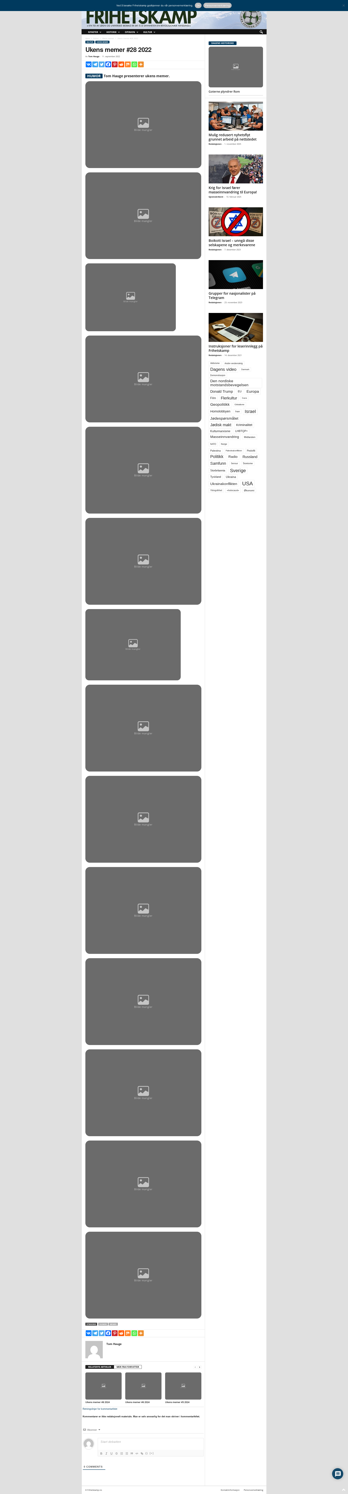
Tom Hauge (94, 56)
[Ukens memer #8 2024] (103, 1386)
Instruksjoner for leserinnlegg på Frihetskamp (236, 348)
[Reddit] (121, 64)
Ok (198, 5)
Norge (224, 444)
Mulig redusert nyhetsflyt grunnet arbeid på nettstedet (232, 137)
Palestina (215, 450)
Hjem (87, 38)
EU (240, 391)
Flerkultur (229, 398)
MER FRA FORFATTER (128, 1366)
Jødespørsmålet (224, 418)
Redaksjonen (215, 144)
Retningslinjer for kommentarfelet (100, 1409)
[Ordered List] (121, 1453)
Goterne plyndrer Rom (224, 92)
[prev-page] (195, 1367)
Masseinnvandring (224, 437)
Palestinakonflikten (234, 451)
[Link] (141, 1453)
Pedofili (251, 450)
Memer (113, 1324)
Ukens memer (108, 38)
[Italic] (106, 1453)
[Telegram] (95, 64)
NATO (213, 444)
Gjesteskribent (216, 196)
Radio (233, 457)
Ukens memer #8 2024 (97, 1402)
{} (146, 1453)
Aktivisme (215, 363)
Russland (250, 457)
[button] (261, 32)
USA (247, 483)
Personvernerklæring (253, 1490)
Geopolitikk (220, 404)
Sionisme (248, 463)
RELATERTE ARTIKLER (99, 1366)
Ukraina (231, 476)
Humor (103, 1324)
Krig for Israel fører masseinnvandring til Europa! (233, 189)
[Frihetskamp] (174, 17)
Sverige (238, 470)
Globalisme (239, 404)
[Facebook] (108, 64)
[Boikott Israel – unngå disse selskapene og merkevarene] (236, 221)
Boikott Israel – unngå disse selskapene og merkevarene (232, 242)
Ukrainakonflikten (223, 484)
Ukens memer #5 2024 (177, 1402)
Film (213, 398)
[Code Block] (136, 1453)
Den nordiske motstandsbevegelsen (229, 383)
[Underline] (111, 1453)
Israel (250, 411)
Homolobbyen (220, 411)
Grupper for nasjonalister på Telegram (232, 295)
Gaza (244, 398)
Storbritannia (217, 470)
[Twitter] (102, 64)
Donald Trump (221, 391)
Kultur (147, 32)
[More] (141, 64)
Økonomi (249, 490)
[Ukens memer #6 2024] (143, 1386)
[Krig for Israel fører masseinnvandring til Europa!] (236, 168)
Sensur (234, 463)
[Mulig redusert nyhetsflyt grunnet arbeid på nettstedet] (236, 116)
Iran (237, 411)
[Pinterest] (115, 64)
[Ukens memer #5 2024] (183, 1386)
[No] (343, 5)
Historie (111, 32)
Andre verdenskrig (234, 363)
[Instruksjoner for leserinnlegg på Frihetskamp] (236, 327)
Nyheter (93, 32)
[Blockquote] (131, 1453)
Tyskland (215, 476)
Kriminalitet (244, 425)
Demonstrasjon (217, 375)
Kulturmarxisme (220, 431)
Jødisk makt (220, 425)
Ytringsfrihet (216, 490)
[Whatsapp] (134, 64)
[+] (152, 1453)
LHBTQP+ (241, 431)
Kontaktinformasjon (230, 1490)
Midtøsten (249, 437)
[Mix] (128, 64)
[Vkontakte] (89, 64)
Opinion (130, 32)
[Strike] (116, 1453)
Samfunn (218, 463)
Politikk (216, 456)
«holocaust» (233, 490)
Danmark (245, 369)
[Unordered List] (126, 1453)
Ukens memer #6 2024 (137, 1402)
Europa (252, 391)
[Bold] (101, 1453)
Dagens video (223, 369)
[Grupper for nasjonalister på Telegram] (236, 274)
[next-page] (199, 1367)
